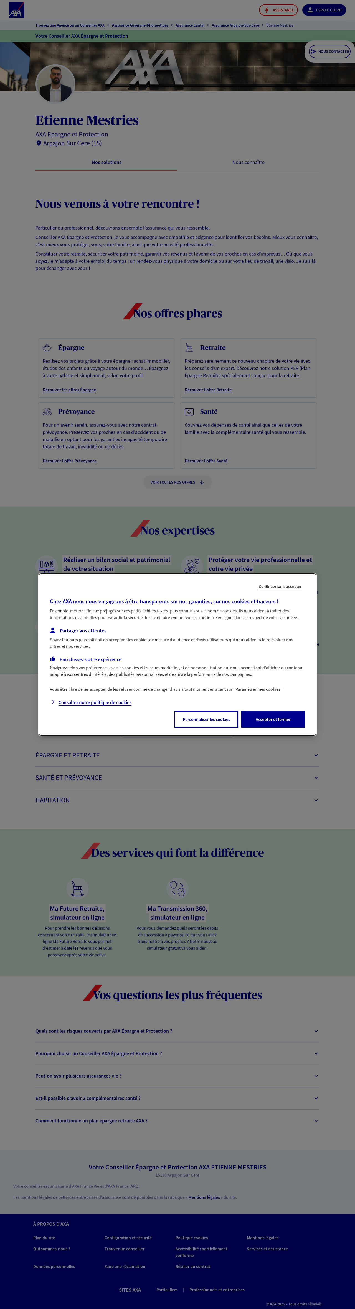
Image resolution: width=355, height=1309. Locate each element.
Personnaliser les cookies (206, 719)
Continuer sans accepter (280, 586)
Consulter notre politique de (95, 702)
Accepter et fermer (273, 719)
